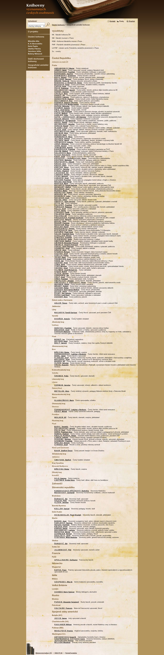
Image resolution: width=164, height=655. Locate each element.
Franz (60, 570)
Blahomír (62, 332)
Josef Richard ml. (65, 270)
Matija (60, 191)
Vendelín (61, 427)
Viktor (60, 165)
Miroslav (60, 266)
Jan (61, 173)
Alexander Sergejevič (66, 602)
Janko (63, 239)
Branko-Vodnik (66, 104)
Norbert (63, 534)
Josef (60, 86)
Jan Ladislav (62, 293)
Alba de (63, 582)
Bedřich (60, 113)
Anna (63, 230)
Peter (60, 501)
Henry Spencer (64, 592)
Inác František (63, 112)
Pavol (60, 527)
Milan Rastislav (65, 537)
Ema (63, 101)
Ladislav (61, 97)
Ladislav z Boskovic (70, 354)
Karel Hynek (63, 182)
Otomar (62, 236)
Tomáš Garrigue (65, 185)
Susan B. (65, 637)
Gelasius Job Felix (66, 103)
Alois (61, 94)
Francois (63, 608)
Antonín (62, 108)
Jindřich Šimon (63, 451)
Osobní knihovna (36, 37)
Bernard (62, 79)
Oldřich (62, 187)
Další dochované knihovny (36, 60)
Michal (60, 411)
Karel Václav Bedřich (66, 290)
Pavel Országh (67, 515)
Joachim (63, 74)
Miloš (61, 183)
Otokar (61, 352)
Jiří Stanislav (70, 117)
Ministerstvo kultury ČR (44, 653)
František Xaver (64, 234)
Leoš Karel (62, 295)
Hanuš (61, 140)
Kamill (61, 227)
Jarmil (61, 167)
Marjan (64, 68)
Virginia (63, 631)
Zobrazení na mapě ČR (60, 62)
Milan (61, 225)
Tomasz (64, 228)
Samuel (61, 509)
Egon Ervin (62, 155)
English (132, 21)
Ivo (59, 339)
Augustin (61, 365)
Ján (60, 499)
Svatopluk (61, 88)
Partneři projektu (71, 653)
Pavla (61, 85)
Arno (60, 164)
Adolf (64, 131)
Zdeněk (64, 162)
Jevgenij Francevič (66, 245)
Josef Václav (62, 110)
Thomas (63, 641)
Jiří (59, 95)
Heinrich (62, 219)
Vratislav (61, 92)
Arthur (60, 200)
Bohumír (61, 176)
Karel (60, 135)
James (60, 618)
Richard (62, 252)
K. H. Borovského (35, 44)
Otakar (61, 288)
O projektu (33, 31)
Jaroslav (64, 124)
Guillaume (65, 560)
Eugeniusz (65, 76)
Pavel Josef (63, 232)
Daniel (60, 528)
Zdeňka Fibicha (34, 49)
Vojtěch (63, 192)
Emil (59, 430)
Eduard (60, 77)
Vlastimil (61, 171)
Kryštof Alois (64, 480)
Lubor (62, 196)
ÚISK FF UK (59, 653)
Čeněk (61, 212)
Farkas (61, 255)
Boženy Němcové (35, 54)
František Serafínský (68, 218)
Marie (63, 137)
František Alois (63, 432)
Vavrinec (63, 523)
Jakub (60, 70)
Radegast (63, 207)
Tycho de (61, 81)
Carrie (69, 639)
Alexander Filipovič (66, 243)
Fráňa (61, 376)
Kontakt (112, 21)
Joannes (60, 478)
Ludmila (63, 142)
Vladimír (64, 99)
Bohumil (61, 119)
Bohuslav (61, 106)
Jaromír (64, 90)
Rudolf (60, 122)
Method (61, 151)
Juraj (60, 521)
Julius (60, 291)
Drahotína (71, 491)
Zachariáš (64, 493)
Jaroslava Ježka (34, 51)
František (64, 72)
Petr (62, 550)
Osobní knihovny (58, 25)
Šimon (60, 303)
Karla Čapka (33, 46)
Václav (68, 83)
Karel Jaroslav (64, 201)
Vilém (61, 115)
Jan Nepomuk (65, 121)
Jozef (62, 535)
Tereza (70, 158)
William (63, 624)
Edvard (62, 138)
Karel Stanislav (64, 246)
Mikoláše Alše (33, 41)
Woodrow (62, 642)
